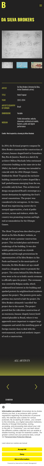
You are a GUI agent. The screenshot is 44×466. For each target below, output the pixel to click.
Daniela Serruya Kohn (34, 386)
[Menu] (40, 5)
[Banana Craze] (4, 5)
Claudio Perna (9, 386)
